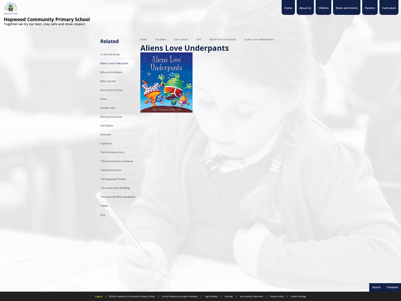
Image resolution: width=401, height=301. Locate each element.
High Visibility (211, 296)
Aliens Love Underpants (259, 39)
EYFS (199, 39)
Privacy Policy (277, 296)
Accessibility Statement (251, 296)
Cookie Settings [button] (298, 296)
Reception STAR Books (222, 39)
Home (143, 39)
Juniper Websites (189, 296)
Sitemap (229, 296)
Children (160, 39)
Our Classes (181, 39)
